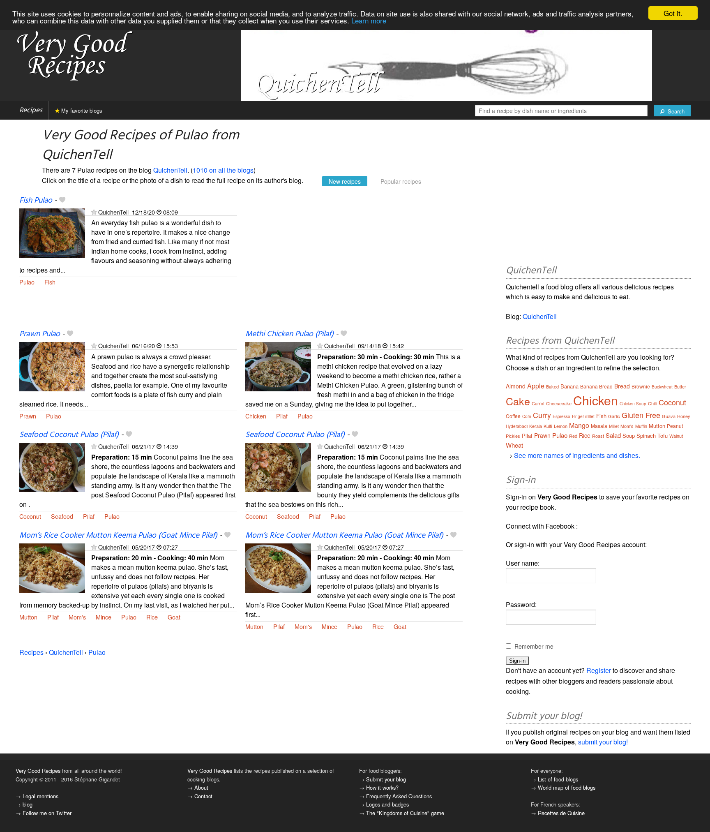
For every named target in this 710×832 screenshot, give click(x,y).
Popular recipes (400, 181)
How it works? (382, 787)
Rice (152, 616)
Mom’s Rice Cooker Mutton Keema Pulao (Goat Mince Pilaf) (118, 535)
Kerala (535, 426)
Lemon (560, 426)
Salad (613, 435)
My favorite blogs (81, 110)
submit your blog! (603, 741)
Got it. (673, 13)
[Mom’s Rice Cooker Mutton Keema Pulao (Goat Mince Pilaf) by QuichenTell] (52, 567)
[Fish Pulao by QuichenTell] (52, 232)
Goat (174, 616)
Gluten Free (641, 414)
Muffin (641, 426)
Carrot (538, 403)
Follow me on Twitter (47, 813)
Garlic (614, 416)
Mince (103, 616)
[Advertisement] (354, 262)
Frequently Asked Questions (399, 796)
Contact (203, 796)
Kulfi (548, 426)
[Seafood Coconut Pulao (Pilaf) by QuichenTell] (52, 466)
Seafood (62, 516)
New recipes (345, 181)
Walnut (676, 435)
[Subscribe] (94, 212)
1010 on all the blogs (223, 170)
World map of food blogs (566, 787)
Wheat (514, 445)
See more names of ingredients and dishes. (577, 455)
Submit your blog (386, 779)
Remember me (533, 646)
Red (573, 435)
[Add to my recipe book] (62, 200)
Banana (569, 386)
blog (27, 804)
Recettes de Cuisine (561, 813)
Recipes (30, 110)
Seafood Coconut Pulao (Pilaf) (69, 435)
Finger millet (583, 416)
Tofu (662, 435)
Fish (49, 281)
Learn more (368, 20)
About (201, 787)
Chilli (652, 403)
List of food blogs (558, 779)
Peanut (675, 425)
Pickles (513, 435)
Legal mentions (40, 796)
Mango (579, 425)
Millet (614, 426)
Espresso (561, 416)
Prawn (27, 415)
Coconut (30, 516)
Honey (683, 416)
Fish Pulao (35, 200)
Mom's (77, 616)
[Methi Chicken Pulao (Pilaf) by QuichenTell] (278, 366)
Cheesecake (559, 403)
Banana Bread (596, 386)
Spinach (646, 435)
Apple (535, 386)
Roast (598, 435)
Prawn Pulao (39, 334)
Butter (680, 386)
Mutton (28, 616)
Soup (628, 435)
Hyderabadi (517, 426)
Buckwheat (662, 387)
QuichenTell (170, 170)
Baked (552, 386)
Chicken (255, 415)
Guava (668, 416)
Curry (542, 414)
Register (598, 670)
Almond (516, 386)
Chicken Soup (633, 404)
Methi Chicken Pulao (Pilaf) (289, 334)
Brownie (641, 386)
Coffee (513, 415)
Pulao (27, 281)
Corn (526, 416)
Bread (622, 386)
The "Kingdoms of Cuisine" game (405, 813)
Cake (518, 400)
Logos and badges (387, 804)
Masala (599, 425)
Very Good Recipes (38, 770)
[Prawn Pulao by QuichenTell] (52, 366)
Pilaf (282, 415)
